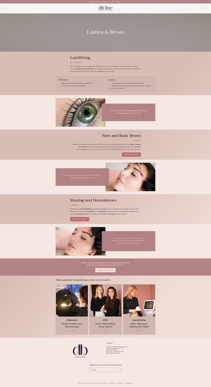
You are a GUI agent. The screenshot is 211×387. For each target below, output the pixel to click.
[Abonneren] (120, 370)
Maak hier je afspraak (105, 270)
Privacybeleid (111, 383)
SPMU (104, 331)
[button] (4, 8)
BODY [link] (138, 331)
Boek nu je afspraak (131, 154)
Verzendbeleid (119, 383)
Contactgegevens (129, 383)
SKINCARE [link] (70, 331)
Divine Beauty (85, 383)
